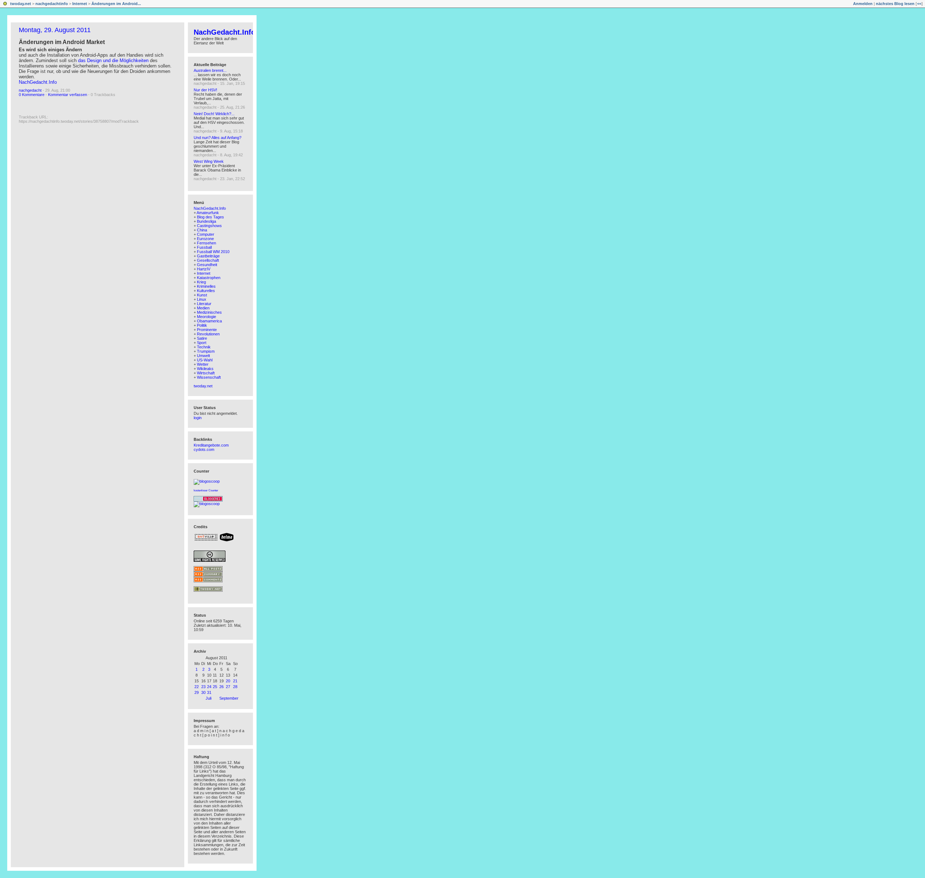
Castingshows (209, 225)
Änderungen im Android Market (62, 42)
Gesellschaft (208, 260)
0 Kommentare (31, 94)
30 (203, 692)
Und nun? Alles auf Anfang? (217, 137)
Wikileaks (205, 368)
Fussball (204, 247)
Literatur (204, 303)
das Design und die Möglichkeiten (113, 60)
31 (209, 692)
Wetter (202, 364)
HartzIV (203, 269)
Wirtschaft (206, 373)
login (198, 418)
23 (203, 686)
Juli (208, 698)
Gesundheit (207, 264)
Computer (205, 234)
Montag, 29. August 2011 (55, 30)
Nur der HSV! (205, 90)
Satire (202, 338)
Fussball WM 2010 (213, 251)
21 (235, 681)
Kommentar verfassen (67, 94)
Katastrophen (208, 277)
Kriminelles (206, 286)
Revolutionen (208, 334)
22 (196, 686)
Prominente (207, 329)
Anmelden (863, 3)
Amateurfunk (208, 212)
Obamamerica (209, 321)
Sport (201, 342)
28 (235, 686)
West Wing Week (209, 161)
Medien (203, 308)
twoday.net (20, 3)
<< (919, 3)
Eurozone (205, 238)
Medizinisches (209, 312)
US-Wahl (204, 360)
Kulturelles (206, 290)
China (202, 230)
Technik (204, 347)
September (228, 698)
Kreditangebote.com (211, 445)
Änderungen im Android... (116, 3)
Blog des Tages (210, 217)
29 (196, 692)
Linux (201, 299)
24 (209, 686)
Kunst (202, 295)
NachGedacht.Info (38, 82)
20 (228, 681)
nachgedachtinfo (51, 3)
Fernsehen (206, 243)
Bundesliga (206, 221)
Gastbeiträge (208, 256)
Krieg (201, 282)
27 (228, 686)
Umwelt (203, 355)
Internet (79, 3)
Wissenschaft (209, 377)
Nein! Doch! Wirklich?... (214, 114)
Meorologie (206, 316)
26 (221, 686)
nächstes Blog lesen (895, 3)
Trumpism (206, 351)
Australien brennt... (210, 70)
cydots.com (204, 449)
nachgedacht (30, 90)
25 (215, 686)
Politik (202, 325)
